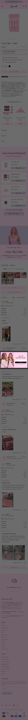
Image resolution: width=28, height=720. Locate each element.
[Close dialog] (26, 352)
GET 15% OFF (20, 362)
